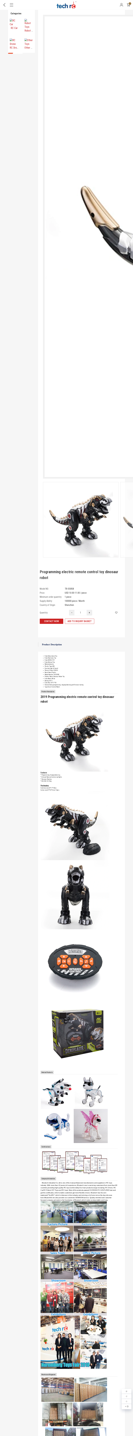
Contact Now (51, 621)
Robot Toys (30, 30)
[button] (10, 53)
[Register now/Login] (121, 5)
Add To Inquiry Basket (79, 621)
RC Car (14, 28)
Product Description (52, 644)
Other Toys (30, 47)
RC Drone (14, 47)
